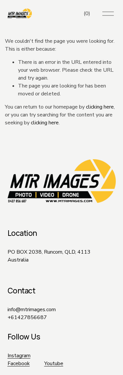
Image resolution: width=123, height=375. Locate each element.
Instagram (19, 355)
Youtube (53, 363)
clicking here (100, 107)
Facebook (19, 363)
